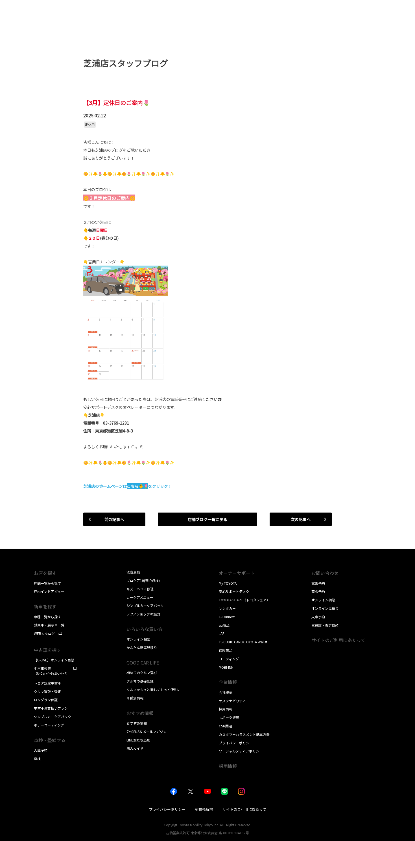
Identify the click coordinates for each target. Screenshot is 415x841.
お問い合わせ (324, 573)
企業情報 (228, 682)
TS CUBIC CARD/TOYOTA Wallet (243, 641)
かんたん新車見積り (141, 647)
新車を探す (45, 606)
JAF (221, 633)
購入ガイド (134, 748)
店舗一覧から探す (47, 583)
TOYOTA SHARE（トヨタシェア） (244, 599)
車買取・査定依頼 (324, 625)
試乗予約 (318, 583)
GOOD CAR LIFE (142, 662)
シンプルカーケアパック (52, 716)
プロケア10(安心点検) (143, 580)
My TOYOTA (228, 583)
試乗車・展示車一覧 (49, 625)
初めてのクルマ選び (141, 672)
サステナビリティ (232, 700)
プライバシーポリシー (236, 742)
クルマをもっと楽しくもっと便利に (153, 689)
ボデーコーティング (49, 725)
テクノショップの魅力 (143, 614)
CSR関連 (225, 725)
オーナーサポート (237, 573)
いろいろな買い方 (144, 629)
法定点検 (133, 572)
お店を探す (45, 573)
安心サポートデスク (234, 591)
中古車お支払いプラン (51, 708)
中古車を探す (47, 649)
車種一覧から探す (47, 616)
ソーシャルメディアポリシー (241, 751)
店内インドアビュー (49, 591)
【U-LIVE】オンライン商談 (54, 659)
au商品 (224, 625)
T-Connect (227, 616)
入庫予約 (40, 750)
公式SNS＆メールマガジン (146, 731)
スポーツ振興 (229, 717)
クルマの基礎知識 (140, 681)
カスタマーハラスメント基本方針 (244, 734)
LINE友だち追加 (138, 740)
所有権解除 (204, 809)
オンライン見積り (324, 608)
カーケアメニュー (139, 597)
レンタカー (227, 608)
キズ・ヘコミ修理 (140, 588)
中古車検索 (51, 671)
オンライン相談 (138, 639)
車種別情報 (134, 698)
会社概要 (225, 692)
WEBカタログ (44, 633)
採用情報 (225, 709)
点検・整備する (49, 740)
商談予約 (318, 591)
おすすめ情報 (136, 723)
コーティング (229, 658)
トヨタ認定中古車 (47, 683)
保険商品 (225, 650)
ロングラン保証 (46, 699)
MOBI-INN (226, 667)
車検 (37, 758)
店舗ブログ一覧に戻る (207, 519)
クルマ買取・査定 (47, 691)
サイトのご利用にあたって (338, 640)
